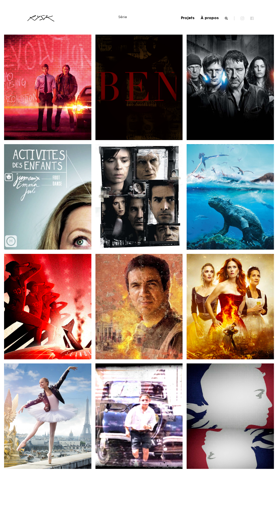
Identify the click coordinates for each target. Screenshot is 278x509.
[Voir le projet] (32, 121)
